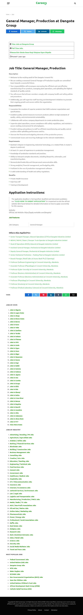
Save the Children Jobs (18, 580)
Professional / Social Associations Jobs (24, 520)
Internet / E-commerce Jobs (20, 488)
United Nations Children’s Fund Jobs (23, 583)
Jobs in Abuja (15, 316)
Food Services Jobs (17, 467)
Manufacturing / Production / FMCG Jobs (25, 499)
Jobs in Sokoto (15, 336)
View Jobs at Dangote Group (23, 44)
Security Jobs (15, 544)
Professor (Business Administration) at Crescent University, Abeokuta (35, 273)
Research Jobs (15, 532)
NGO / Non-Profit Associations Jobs (23, 505)
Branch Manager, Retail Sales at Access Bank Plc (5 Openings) (32, 258)
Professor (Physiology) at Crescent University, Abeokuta (30, 280)
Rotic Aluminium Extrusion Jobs (21, 535)
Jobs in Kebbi (14, 366)
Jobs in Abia (14, 413)
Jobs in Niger (14, 354)
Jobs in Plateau (15, 339)
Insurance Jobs (15, 485)
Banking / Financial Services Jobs (22, 444)
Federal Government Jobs (19, 559)
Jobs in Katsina (15, 369)
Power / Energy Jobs (17, 517)
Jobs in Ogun (14, 348)
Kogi (31, 52)
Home (7, 14)
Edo (17, 52)
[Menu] (8, 3)
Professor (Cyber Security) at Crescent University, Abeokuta (31, 269)
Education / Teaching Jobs (19, 461)
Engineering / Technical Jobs (20, 464)
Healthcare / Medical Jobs (19, 476)
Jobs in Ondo (14, 345)
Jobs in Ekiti (14, 386)
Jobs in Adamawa (16, 416)
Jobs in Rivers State (17, 319)
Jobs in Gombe (15, 381)
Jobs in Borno (15, 322)
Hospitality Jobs (16, 479)
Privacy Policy (32, 610)
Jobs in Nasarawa (16, 357)
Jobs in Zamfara (15, 330)
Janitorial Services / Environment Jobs (24, 491)
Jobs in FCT (14, 422)
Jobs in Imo (14, 378)
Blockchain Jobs (16, 446)
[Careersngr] (41, 3)
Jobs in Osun (14, 351)
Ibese (27, 52)
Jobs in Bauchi (15, 407)
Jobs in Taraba (15, 333)
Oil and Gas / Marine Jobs (19, 508)
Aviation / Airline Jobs (18, 441)
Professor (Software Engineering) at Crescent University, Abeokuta (34, 262)
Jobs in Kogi (14, 363)
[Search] (75, 3)
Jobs (13, 14)
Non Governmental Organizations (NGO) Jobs (26, 577)
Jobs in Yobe (14, 328)
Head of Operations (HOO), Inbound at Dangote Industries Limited (34, 244)
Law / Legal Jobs (16, 494)
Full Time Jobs (17, 48)
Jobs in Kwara (15, 360)
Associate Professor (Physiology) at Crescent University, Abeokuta (34, 266)
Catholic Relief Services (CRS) (21, 589)
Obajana (36, 52)
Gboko (22, 52)
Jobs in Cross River (16, 398)
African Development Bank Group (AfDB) (25, 586)
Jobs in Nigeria (15, 310)
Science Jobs (14, 541)
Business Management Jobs (20, 452)
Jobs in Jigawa (15, 375)
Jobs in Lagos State (17, 313)
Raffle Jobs (14, 523)
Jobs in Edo (14, 389)
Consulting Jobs (16, 455)
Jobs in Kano (14, 325)
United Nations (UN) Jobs (19, 562)
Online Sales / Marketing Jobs (21, 511)
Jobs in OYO (14, 342)
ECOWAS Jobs (15, 574)
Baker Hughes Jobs (17, 571)
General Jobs (14, 470)
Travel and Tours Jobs (18, 549)
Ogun (42, 52)
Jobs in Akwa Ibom (16, 419)
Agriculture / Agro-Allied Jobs (21, 438)
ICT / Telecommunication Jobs (21, 482)
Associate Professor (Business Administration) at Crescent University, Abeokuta (39, 277)
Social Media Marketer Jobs (20, 547)
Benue (13, 52)
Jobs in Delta (14, 395)
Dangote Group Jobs (17, 565)
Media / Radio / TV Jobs (18, 502)
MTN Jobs (13, 568)
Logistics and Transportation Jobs (22, 496)
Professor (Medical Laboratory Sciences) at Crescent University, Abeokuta (36, 288)
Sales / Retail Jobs (16, 538)
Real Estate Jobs (16, 526)
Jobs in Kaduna (15, 372)
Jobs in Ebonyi (15, 392)
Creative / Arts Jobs (17, 458)
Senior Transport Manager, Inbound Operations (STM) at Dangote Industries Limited (40, 237)
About (40, 610)
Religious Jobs (15, 529)
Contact (46, 610)
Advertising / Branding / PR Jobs (22, 435)
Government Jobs (16, 473)
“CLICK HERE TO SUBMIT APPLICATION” (30, 201)
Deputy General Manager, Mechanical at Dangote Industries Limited (34, 251)
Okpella (48, 52)
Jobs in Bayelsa (15, 404)
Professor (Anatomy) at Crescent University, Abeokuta (29, 284)
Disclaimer (54, 610)
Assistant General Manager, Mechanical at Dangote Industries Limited (35, 248)
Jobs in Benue (15, 401)
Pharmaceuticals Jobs (18, 514)
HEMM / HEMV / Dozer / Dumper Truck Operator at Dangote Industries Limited (38, 240)
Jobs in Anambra (16, 410)
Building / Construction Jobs (20, 449)
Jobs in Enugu (15, 383)
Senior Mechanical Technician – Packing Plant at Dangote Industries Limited (37, 255)
